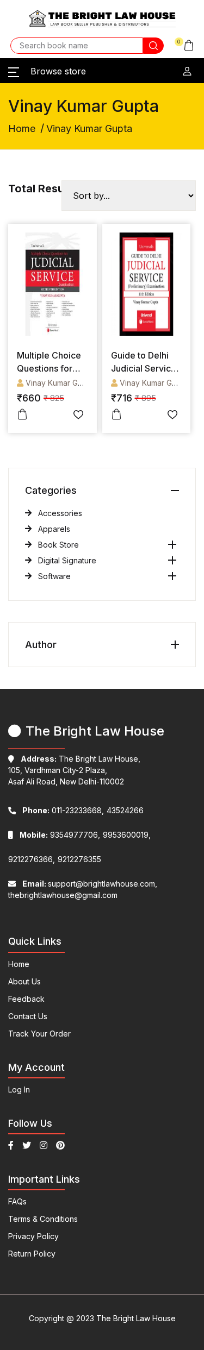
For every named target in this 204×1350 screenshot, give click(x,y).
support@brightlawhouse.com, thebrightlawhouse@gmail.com (82, 889)
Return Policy (31, 1253)
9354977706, (60, 834)
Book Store (58, 544)
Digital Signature (67, 560)
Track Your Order (39, 1033)
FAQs (17, 1201)
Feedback (26, 998)
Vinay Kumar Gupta (60, 382)
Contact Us (27, 1016)
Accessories (60, 513)
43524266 (125, 810)
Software (54, 576)
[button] (184, 45)
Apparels (54, 528)
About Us (24, 981)
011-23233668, (63, 810)
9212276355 (79, 859)
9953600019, (127, 834)
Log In (19, 1089)
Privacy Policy (33, 1236)
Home (21, 128)
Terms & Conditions (43, 1218)
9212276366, (31, 859)
